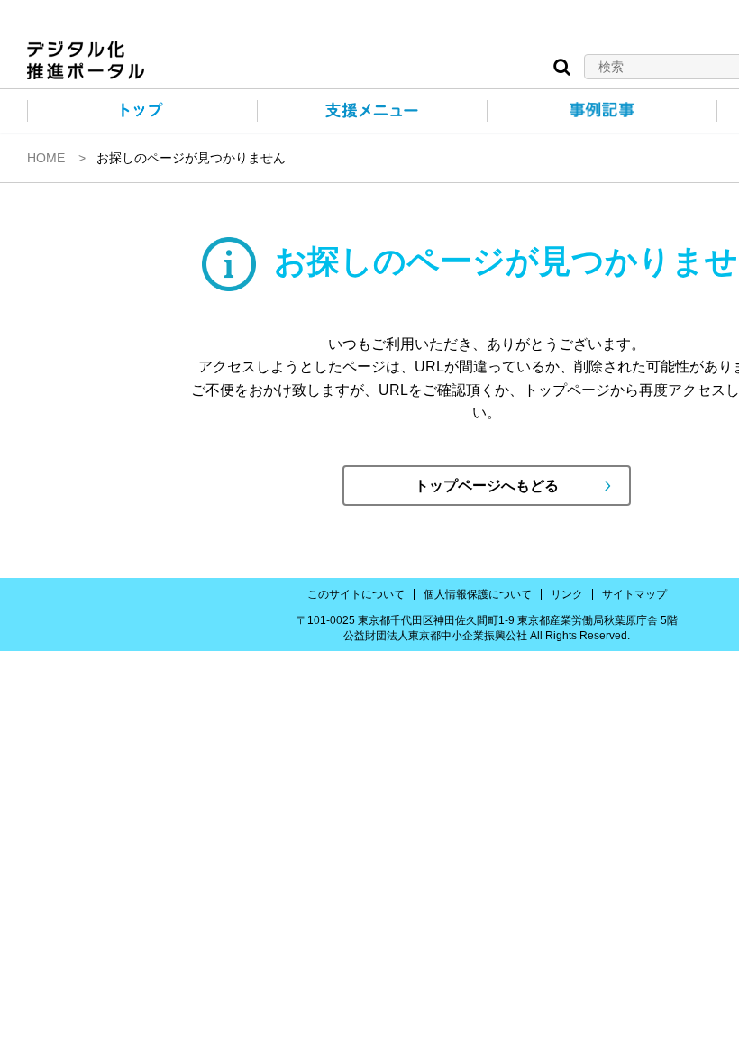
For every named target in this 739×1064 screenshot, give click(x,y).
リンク (567, 594)
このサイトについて (356, 594)
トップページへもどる (487, 485)
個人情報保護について (478, 594)
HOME (46, 158)
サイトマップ (634, 594)
